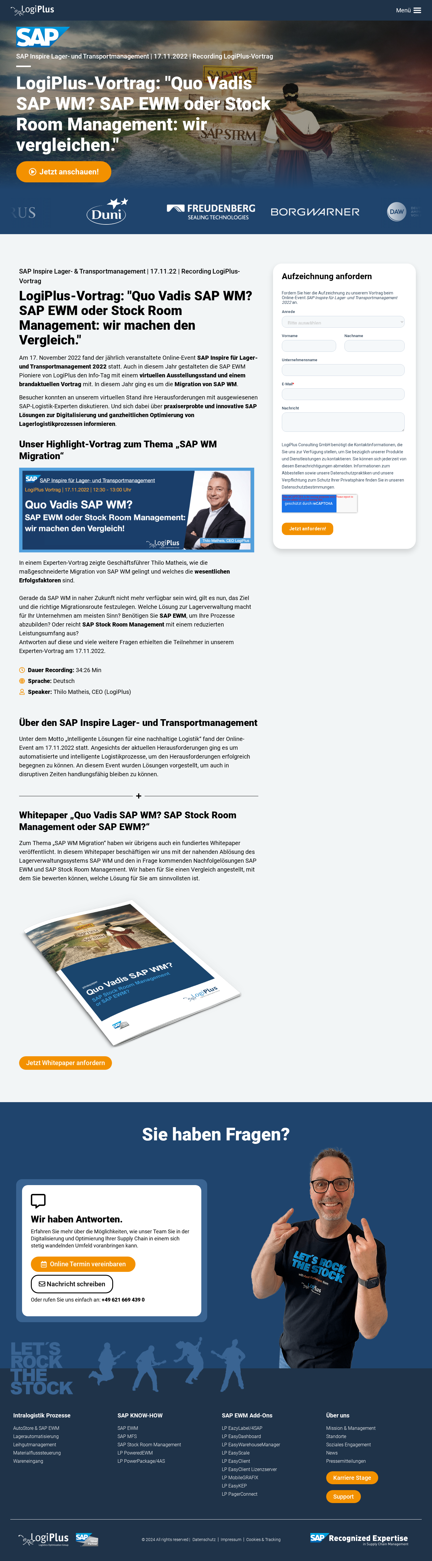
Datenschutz (204, 1539)
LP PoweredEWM (135, 1453)
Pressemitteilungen (346, 1461)
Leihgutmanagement (34, 1444)
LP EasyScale (236, 1453)
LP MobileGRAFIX (240, 1477)
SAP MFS (127, 1436)
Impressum (231, 1539)
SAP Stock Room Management (149, 1444)
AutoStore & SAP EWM (36, 1428)
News (332, 1453)
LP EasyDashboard (241, 1436)
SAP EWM (128, 1428)
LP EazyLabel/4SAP (242, 1428)
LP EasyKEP (234, 1486)
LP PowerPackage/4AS (141, 1461)
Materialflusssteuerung (37, 1453)
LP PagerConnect (239, 1494)
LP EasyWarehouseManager (251, 1444)
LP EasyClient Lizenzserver (249, 1469)
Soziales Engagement (348, 1444)
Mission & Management (351, 1428)
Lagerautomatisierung (36, 1436)
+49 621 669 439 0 (123, 1300)
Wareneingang (28, 1461)
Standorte (336, 1436)
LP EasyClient (236, 1461)
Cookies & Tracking (263, 1539)
